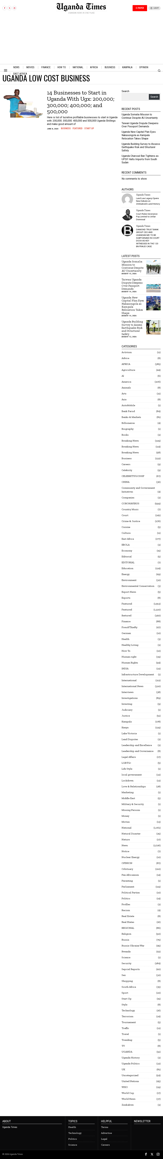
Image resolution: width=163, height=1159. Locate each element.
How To (126, 650)
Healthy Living (130, 644)
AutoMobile (128, 405)
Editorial (127, 556)
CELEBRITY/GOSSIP (133, 476)
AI (123, 375)
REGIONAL (128, 927)
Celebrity (127, 470)
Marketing (128, 792)
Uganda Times (143, 194)
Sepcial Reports (131, 969)
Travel (125, 1034)
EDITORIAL (128, 562)
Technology (128, 1010)
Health (125, 639)
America (126, 381)
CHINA (125, 481)
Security (126, 963)
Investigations (130, 697)
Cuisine (126, 527)
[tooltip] (4, 8)
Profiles (126, 904)
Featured (77, 128)
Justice (126, 715)
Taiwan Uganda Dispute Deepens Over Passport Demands (140, 125)
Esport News (129, 591)
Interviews (128, 692)
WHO (125, 1087)
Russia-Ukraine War (133, 945)
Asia (124, 399)
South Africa (129, 986)
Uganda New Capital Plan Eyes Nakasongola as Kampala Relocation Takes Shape (139, 135)
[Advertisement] (81, 40)
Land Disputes (130, 739)
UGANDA (127, 1051)
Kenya (125, 727)
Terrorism (127, 1016)
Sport (125, 992)
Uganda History (131, 1057)
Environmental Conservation (138, 585)
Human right (129, 656)
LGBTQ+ (126, 762)
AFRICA (126, 364)
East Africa (128, 538)
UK (123, 1069)
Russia (125, 939)
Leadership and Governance (137, 751)
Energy (126, 574)
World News (128, 1098)
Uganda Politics (131, 1063)
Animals (126, 387)
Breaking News (130, 440)
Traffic (125, 1028)
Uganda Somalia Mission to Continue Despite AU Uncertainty (140, 116)
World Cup (128, 1092)
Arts (124, 393)
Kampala (127, 721)
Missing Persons (131, 809)
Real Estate (128, 916)
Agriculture (128, 369)
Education (127, 568)
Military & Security (133, 804)
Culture (126, 532)
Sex (124, 975)
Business (66, 128)
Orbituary (127, 868)
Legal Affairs (129, 756)
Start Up (89, 128)
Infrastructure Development (138, 674)
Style (124, 1004)
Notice (125, 851)
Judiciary (127, 709)
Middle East (128, 798)
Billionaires (128, 422)
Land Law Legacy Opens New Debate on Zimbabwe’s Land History (148, 201)
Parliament (128, 886)
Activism (127, 352)
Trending (127, 1039)
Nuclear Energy (130, 857)
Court (125, 515)
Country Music (130, 509)
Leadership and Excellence (137, 745)
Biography (128, 428)
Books (125, 434)
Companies (128, 497)
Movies (126, 821)
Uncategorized (130, 1075)
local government (132, 774)
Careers (126, 464)
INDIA (125, 668)
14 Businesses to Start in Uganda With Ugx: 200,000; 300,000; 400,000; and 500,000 (80, 102)
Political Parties (131, 892)
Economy (127, 550)
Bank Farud (128, 411)
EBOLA (126, 544)
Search (125, 91)
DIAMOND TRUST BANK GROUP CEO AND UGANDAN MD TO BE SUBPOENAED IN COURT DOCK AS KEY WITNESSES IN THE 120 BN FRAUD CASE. (147, 238)
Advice (125, 358)
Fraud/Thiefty (129, 627)
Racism (126, 910)
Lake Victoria (129, 733)
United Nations (130, 1081)
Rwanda (126, 951)
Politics (126, 898)
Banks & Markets (131, 417)
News (125, 845)
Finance (126, 621)
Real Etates (128, 922)
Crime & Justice (131, 521)
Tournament (129, 1022)
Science (126, 957)
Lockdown (127, 780)
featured (126, 615)
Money (125, 815)
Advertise (106, 1132)
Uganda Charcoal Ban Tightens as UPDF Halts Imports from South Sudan (140, 159)
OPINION (127, 863)
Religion (126, 933)
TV (123, 1045)
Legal (104, 1138)
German (126, 633)
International (129, 680)
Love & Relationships (134, 786)
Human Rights (130, 662)
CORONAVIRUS (130, 503)
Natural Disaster (131, 833)
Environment (129, 580)
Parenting (127, 880)
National (126, 827)
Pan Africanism (130, 874)
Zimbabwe (128, 1104)
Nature (126, 839)
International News (132, 686)
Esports (126, 597)
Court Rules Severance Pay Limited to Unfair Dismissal (146, 217)
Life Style (127, 768)
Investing (127, 703)
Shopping (127, 980)
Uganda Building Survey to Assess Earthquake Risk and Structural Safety (141, 147)
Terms (104, 1127)
